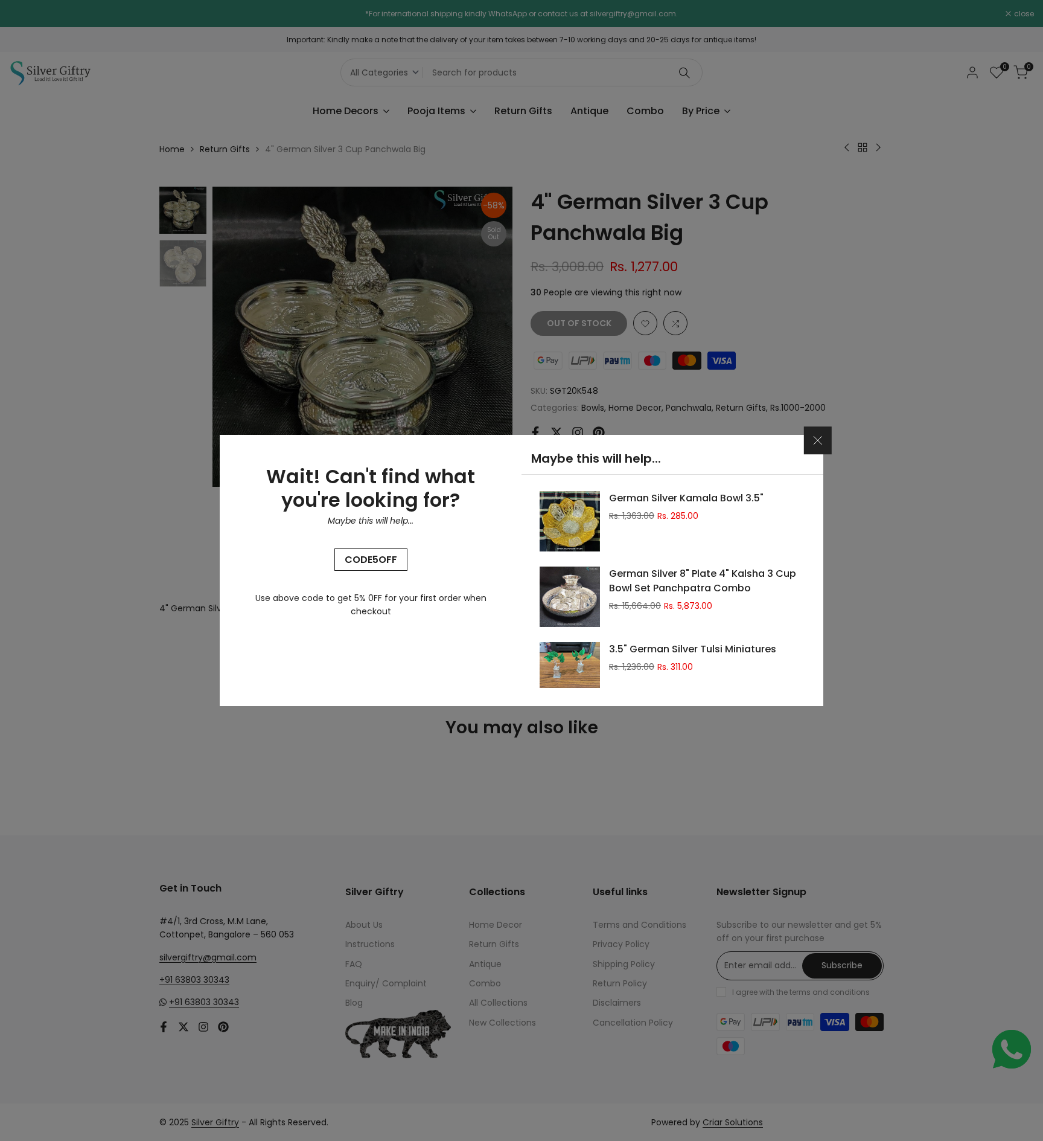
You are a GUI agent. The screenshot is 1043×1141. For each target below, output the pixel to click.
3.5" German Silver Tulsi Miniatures (692, 649)
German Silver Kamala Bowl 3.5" (686, 498)
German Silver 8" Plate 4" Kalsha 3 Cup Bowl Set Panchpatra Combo (702, 581)
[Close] (818, 441)
